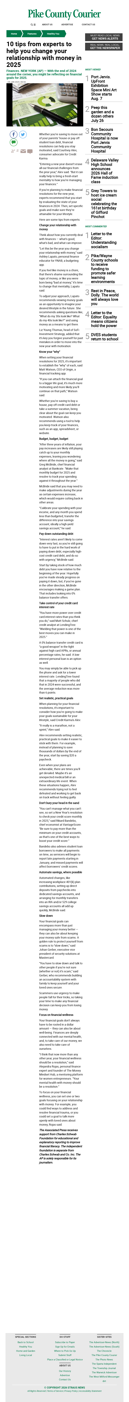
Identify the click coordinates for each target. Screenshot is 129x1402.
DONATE (114, 3)
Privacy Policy (71, 1390)
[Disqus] (44, 1208)
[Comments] (13, 142)
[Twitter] (23, 134)
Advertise (67, 24)
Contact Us (88, 24)
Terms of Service (55, 1390)
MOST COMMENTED (96, 226)
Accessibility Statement (90, 1390)
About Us (47, 24)
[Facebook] (13, 134)
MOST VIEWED (93, 69)
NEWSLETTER (97, 3)
